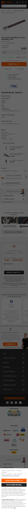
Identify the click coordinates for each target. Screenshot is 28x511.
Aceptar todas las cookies (13, 480)
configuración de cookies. (10, 475)
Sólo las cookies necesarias (14, 485)
